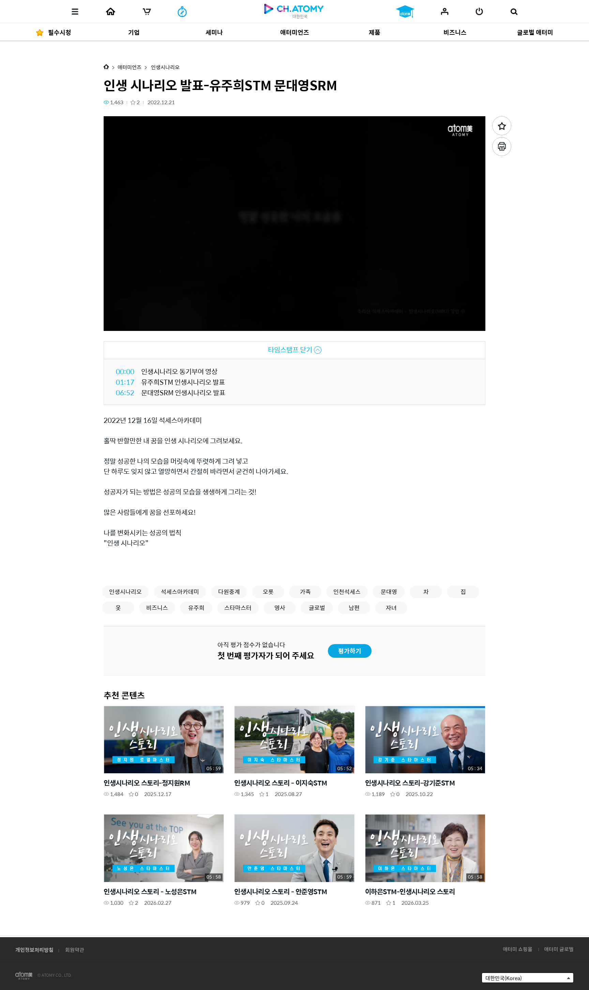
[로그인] (479, 11)
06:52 (125, 392)
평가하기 (349, 650)
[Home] (110, 11)
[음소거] (158, 322)
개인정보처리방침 (34, 950)
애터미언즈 (129, 67)
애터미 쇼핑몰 (517, 949)
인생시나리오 (165, 67)
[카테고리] (75, 11)
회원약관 (74, 950)
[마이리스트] (444, 11)
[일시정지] (117, 322)
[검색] (514, 11)
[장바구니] (147, 11)
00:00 (125, 371)
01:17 (125, 382)
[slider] (294, 312)
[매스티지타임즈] (182, 11)
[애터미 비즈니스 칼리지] (405, 11)
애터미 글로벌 (559, 949)
